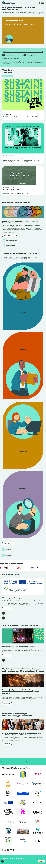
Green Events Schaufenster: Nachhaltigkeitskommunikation (18, 158)
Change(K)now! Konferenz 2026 (11, 189)
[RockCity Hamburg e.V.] (23, 812)
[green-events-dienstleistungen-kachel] (23, 435)
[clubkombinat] (38, 802)
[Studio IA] (38, 840)
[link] (23, 31)
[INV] (8, 793)
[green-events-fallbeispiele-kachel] (23, 365)
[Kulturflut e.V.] (8, 831)
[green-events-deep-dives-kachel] (23, 296)
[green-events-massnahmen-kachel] (23, 504)
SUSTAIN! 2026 (7, 114)
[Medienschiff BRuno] (23, 831)
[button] (2, 861)
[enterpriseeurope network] (8, 802)
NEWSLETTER (22, 858)
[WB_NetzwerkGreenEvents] (9, 3)
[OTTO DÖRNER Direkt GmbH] (23, 793)
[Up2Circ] (38, 793)
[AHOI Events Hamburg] (23, 783)
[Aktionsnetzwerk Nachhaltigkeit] (38, 783)
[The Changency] (23, 821)
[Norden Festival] (23, 840)
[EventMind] (38, 831)
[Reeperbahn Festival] (8, 812)
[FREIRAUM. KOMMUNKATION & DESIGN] (8, 849)
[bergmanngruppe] (8, 821)
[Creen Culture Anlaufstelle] (38, 821)
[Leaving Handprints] (23, 802)
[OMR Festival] (38, 812)
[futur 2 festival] (8, 840)
